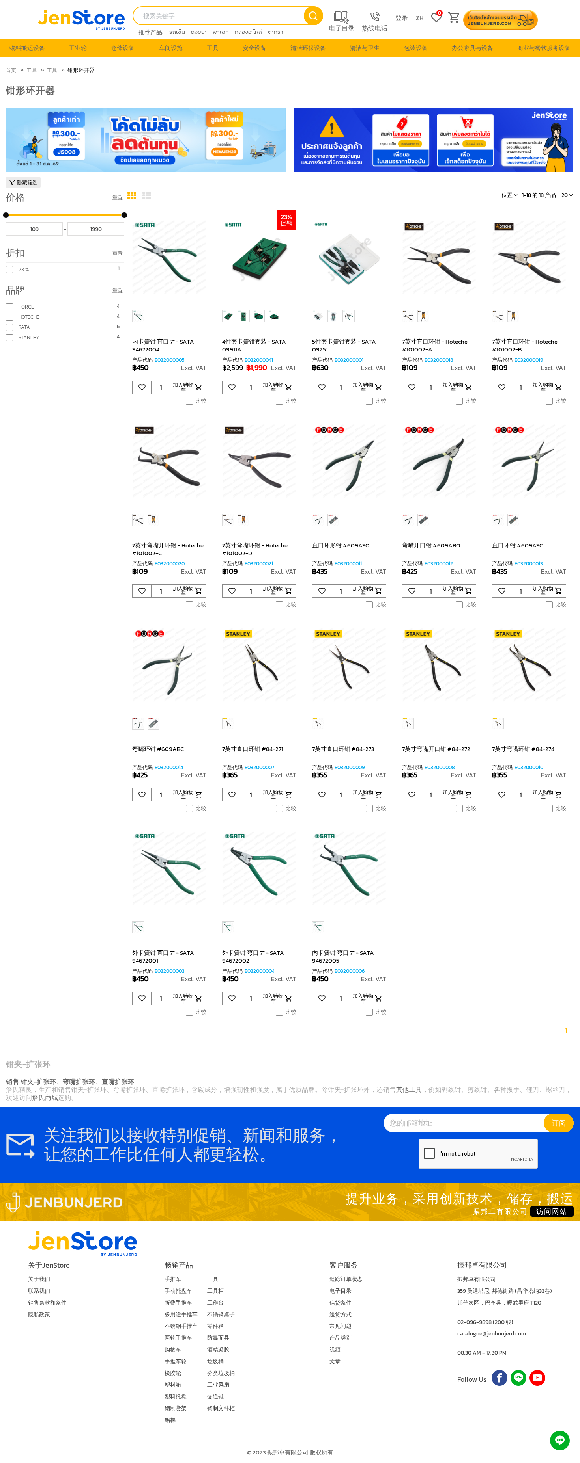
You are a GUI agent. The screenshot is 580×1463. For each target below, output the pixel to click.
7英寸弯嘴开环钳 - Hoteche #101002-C (168, 549)
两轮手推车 (178, 1338)
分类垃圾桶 (221, 1373)
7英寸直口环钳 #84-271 (252, 748)
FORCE (26, 306)
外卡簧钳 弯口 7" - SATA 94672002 (253, 956)
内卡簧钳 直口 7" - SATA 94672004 (163, 345)
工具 (31, 70)
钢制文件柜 (221, 1408)
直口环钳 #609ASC (517, 545)
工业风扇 (218, 1385)
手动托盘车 (178, 1291)
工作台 (215, 1303)
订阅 (559, 1122)
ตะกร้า (275, 31)
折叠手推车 (178, 1303)
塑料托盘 (176, 1396)
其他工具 (409, 1089)
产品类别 (340, 1338)
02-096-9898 (474, 1322)
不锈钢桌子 (221, 1315)
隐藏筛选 (27, 182)
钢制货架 (176, 1408)
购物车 (173, 1350)
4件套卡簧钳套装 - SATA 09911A (254, 345)
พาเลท (221, 31)
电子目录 (340, 1291)
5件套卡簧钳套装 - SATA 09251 (344, 345)
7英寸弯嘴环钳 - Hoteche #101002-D (255, 549)
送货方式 (340, 1315)
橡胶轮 (173, 1373)
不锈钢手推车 (181, 1326)
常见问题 (340, 1326)
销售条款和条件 (47, 1303)
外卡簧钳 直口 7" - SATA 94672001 (163, 956)
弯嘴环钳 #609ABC (158, 748)
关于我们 (39, 1279)
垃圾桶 (215, 1361)
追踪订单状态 (346, 1279)
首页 (11, 70)
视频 (335, 1350)
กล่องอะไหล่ (248, 31)
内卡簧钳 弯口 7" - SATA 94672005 (343, 956)
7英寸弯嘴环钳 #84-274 (523, 748)
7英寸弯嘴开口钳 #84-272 (436, 748)
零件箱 (215, 1326)
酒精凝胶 (218, 1350)
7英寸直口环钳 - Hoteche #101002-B (525, 345)
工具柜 (215, 1291)
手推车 (173, 1279)
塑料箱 (173, 1385)
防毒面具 (218, 1338)
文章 (335, 1361)
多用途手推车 (181, 1315)
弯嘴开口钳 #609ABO (431, 545)
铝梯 (170, 1420)
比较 (200, 401)
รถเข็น (177, 31)
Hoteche (29, 317)
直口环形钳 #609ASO (340, 545)
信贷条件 (340, 1303)
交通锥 (215, 1396)
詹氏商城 (45, 1097)
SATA (24, 327)
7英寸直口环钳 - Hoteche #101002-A (435, 345)
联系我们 (39, 1291)
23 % (24, 269)
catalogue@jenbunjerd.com (491, 1333)
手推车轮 (176, 1361)
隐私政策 (39, 1315)
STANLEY (29, 337)
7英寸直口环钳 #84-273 (343, 748)
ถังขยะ (199, 31)
